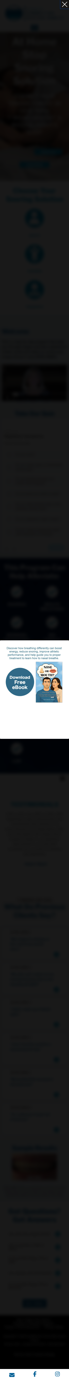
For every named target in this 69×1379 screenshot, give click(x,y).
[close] (64, 4)
